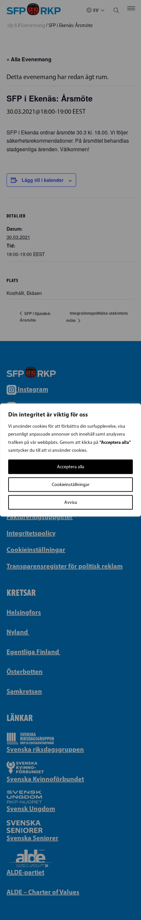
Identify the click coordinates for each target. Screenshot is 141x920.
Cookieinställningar (71, 484)
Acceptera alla (70, 467)
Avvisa (70, 502)
